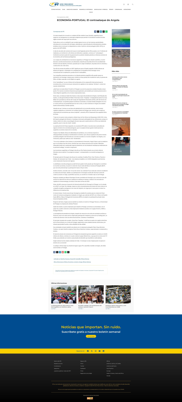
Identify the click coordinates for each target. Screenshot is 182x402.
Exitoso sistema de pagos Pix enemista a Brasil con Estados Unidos (120, 87)
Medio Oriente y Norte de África (115, 373)
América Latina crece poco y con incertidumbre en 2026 (116, 306)
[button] (133, 4)
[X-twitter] (91, 351)
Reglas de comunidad (86, 373)
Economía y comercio (73, 262)
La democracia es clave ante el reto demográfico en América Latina (62, 306)
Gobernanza (118, 9)
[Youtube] (99, 351)
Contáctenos (57, 366)
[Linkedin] (103, 351)
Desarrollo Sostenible (86, 9)
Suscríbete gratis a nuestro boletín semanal (91, 331)
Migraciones (127, 9)
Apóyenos (56, 368)
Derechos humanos (72, 9)
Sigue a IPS (83, 361)
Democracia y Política (62, 262)
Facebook (82, 368)
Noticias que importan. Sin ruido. (91, 327)
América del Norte (111, 366)
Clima (63, 9)
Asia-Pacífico (110, 368)
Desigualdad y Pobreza (101, 9)
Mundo (108, 375)
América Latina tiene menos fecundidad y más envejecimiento (119, 78)
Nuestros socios (58, 363)
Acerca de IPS (57, 361)
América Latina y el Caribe (114, 363)
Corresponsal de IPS (58, 31)
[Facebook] (88, 351)
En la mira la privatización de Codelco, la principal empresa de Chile (120, 96)
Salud (91, 12)
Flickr (81, 371)
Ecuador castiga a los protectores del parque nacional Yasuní (90, 306)
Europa (80, 262)
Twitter (82, 366)
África (55, 262)
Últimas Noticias (56, 9)
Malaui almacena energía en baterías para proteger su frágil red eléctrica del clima (120, 104)
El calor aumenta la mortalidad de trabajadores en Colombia (120, 112)
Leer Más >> (115, 81)
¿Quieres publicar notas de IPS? (62, 371)
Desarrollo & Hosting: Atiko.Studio (91, 395)
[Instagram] (95, 351)
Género (111, 9)
